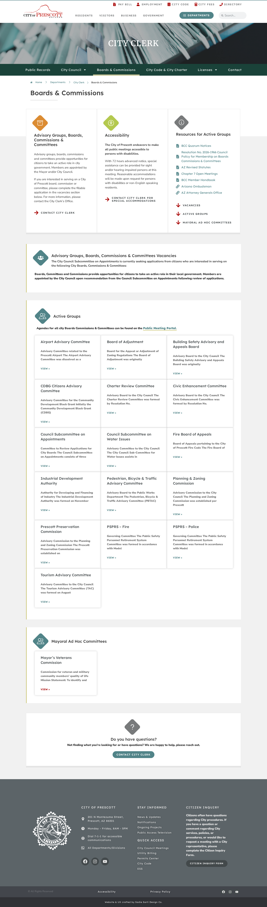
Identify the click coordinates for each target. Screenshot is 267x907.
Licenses (205, 70)
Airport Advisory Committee (65, 342)
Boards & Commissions (116, 70)
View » (45, 368)
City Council (71, 70)
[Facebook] (85, 861)
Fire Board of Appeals (192, 434)
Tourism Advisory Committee (66, 575)
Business (129, 15)
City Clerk (78, 82)
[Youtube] (105, 861)
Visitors (107, 15)
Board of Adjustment (125, 342)
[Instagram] (95, 861)
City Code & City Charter (166, 70)
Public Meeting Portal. (160, 328)
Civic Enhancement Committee (200, 386)
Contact (235, 70)
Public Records (37, 70)
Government (153, 15)
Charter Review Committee (130, 386)
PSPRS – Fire (118, 526)
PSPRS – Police (186, 526)
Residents (84, 15)
